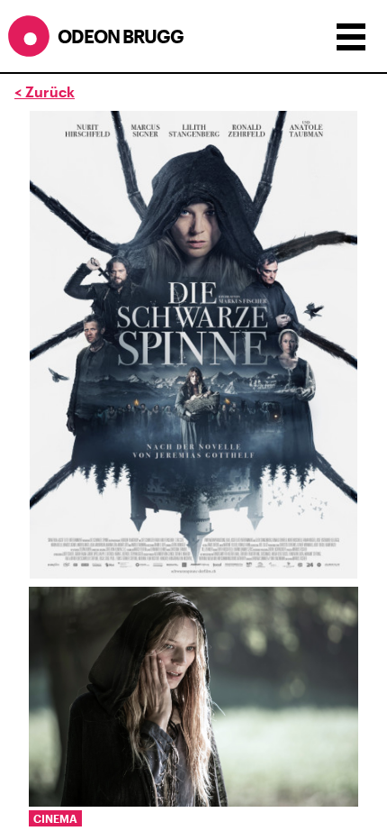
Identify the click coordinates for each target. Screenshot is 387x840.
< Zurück (44, 91)
